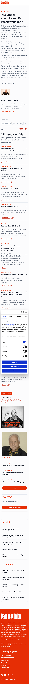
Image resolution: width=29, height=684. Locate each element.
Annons (9, 399)
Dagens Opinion (6, 663)
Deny (14, 370)
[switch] (25, 346)
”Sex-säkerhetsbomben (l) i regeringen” (14, 482)
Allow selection (15, 366)
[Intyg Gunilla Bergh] (12, 417)
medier (9, 182)
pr (25, 129)
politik (9, 285)
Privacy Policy (5, 667)
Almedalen (4, 402)
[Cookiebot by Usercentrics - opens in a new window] (20, 312)
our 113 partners (10, 324)
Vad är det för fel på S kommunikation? (13, 465)
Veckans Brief (5, 660)
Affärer (21, 129)
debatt (15, 399)
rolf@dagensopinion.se (7, 111)
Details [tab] (10, 316)
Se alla (14, 488)
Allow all (14, 362)
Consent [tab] (4, 316)
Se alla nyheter (6, 393)
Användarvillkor (5, 665)
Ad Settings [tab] (18, 316)
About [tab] (25, 316)
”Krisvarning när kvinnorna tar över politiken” (12, 473)
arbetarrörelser (5, 161)
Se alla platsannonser (14, 507)
